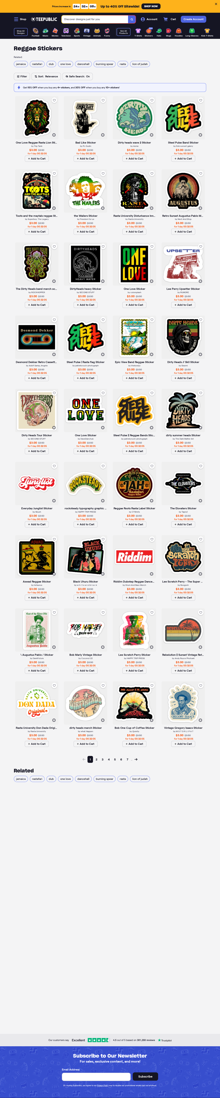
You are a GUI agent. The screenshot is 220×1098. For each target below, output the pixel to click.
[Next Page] (136, 759)
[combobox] (95, 19)
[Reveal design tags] (54, 135)
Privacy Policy (103, 1085)
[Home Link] (44, 19)
